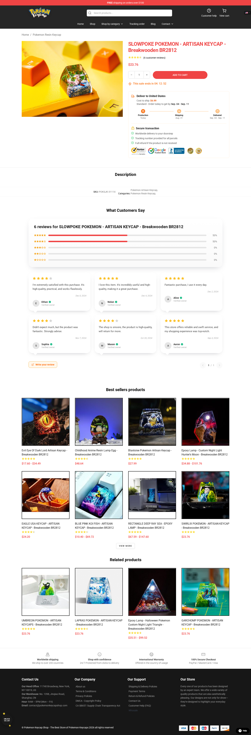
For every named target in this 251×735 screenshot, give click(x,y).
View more (125, 546)
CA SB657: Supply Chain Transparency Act (98, 705)
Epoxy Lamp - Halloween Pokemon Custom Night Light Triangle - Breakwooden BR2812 (149, 624)
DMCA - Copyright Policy (88, 700)
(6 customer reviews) (154, 57)
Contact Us (134, 700)
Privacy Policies (84, 696)
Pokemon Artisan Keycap (144, 190)
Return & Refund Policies (142, 696)
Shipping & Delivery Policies (143, 686)
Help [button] (245, 731)
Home (25, 34)
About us (80, 686)
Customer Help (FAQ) (140, 705)
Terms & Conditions (86, 691)
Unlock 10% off (7, 720)
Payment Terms (137, 691)
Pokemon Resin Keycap (47, 34)
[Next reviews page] (219, 365)
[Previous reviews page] (203, 365)
